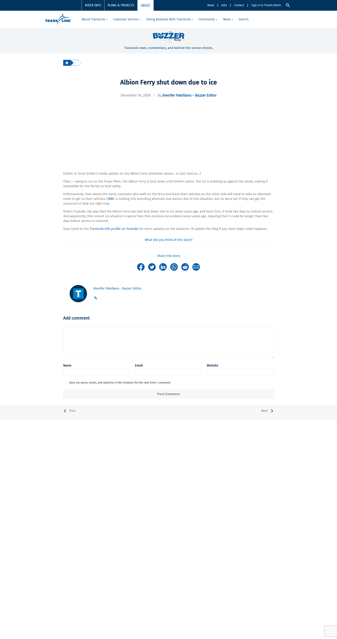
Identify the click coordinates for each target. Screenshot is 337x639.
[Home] (66, 63)
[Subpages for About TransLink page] (107, 19)
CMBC (111, 199)
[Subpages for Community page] (216, 19)
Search (244, 19)
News (210, 5)
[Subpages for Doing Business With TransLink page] (192, 19)
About (145, 5)
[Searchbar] (288, 5)
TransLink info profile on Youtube (114, 229)
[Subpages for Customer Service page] (140, 19)
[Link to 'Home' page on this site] (58, 19)
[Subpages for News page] (232, 19)
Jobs (224, 5)
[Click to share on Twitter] (152, 267)
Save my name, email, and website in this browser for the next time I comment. (120, 382)
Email (139, 365)
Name (67, 365)
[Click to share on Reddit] (185, 267)
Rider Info (93, 5)
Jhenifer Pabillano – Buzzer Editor (189, 95)
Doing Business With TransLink (168, 19)
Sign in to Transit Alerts (266, 5)
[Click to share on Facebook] (141, 267)
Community (207, 19)
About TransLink (93, 19)
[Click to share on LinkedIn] (163, 267)
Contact (239, 5)
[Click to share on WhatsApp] (174, 267)
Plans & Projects (121, 5)
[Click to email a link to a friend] (196, 267)
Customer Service (125, 19)
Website (212, 365)
